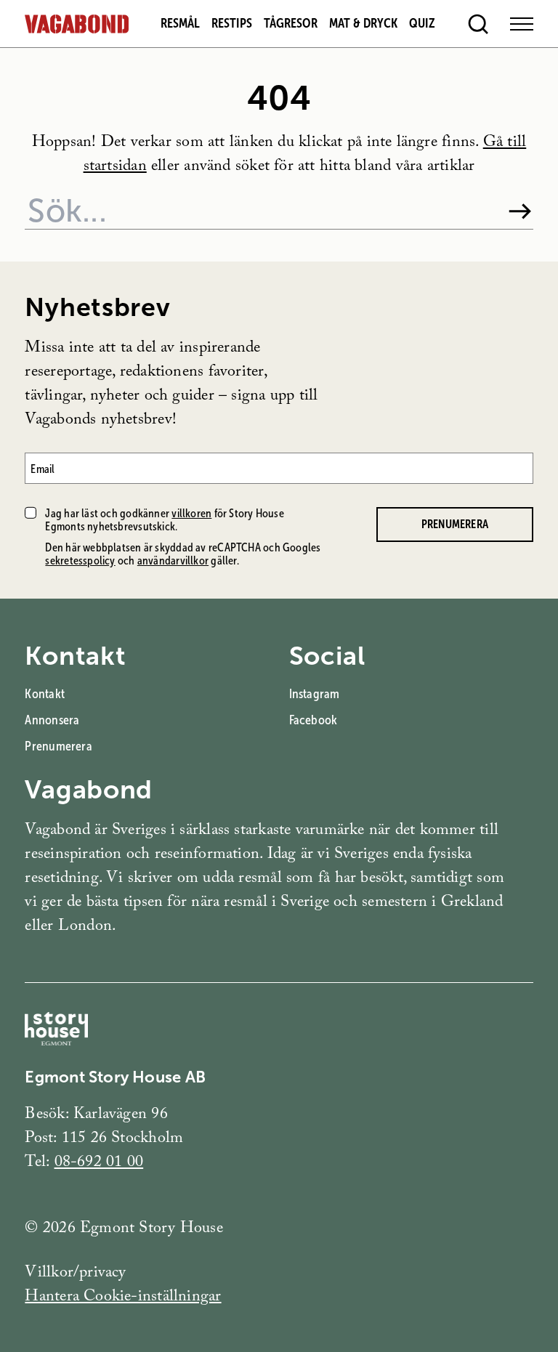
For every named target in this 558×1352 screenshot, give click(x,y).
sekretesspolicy (80, 560)
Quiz (422, 23)
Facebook (313, 720)
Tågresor (291, 23)
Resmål (180, 23)
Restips (231, 23)
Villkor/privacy (75, 1273)
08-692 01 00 (99, 1163)
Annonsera (52, 720)
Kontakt (45, 694)
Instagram (314, 694)
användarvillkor (173, 560)
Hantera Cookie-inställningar (123, 1297)
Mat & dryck (363, 23)
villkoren (191, 513)
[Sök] (520, 211)
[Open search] (478, 24)
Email (42, 468)
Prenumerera (454, 524)
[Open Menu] (521, 24)
